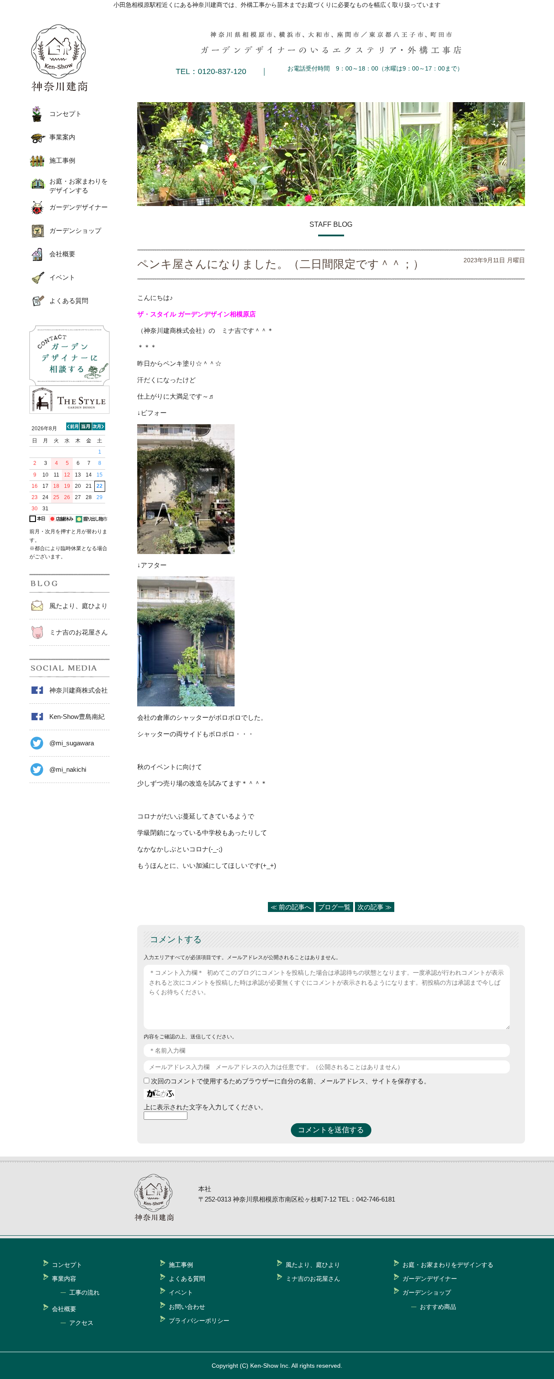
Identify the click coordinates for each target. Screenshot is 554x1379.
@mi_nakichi (67, 769)
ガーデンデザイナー (78, 207)
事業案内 (62, 137)
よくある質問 (68, 300)
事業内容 (64, 1278)
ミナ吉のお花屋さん (78, 632)
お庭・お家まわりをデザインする (78, 185)
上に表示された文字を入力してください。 (205, 1107)
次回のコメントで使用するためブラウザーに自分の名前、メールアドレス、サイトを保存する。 (290, 1081)
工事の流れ (84, 1292)
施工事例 (62, 160)
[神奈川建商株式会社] (66, 58)
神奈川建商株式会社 (78, 690)
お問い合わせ (187, 1306)
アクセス (81, 1322)
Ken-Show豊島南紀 (77, 716)
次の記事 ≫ (375, 907)
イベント (62, 277)
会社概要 (62, 254)
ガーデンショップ (75, 230)
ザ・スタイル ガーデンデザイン (183, 314)
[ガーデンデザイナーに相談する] (69, 383)
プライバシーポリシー (199, 1320)
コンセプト (65, 113)
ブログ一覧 (334, 907)
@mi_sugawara (71, 743)
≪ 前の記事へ (291, 907)
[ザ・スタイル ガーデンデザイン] (69, 411)
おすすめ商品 (438, 1306)
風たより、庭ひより (78, 605)
